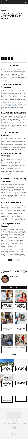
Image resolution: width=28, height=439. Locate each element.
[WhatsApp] (12, 58)
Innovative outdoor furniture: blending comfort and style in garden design (7, 399)
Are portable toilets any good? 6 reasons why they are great (21, 398)
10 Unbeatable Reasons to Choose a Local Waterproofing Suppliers (7, 349)
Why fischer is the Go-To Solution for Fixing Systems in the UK (20, 348)
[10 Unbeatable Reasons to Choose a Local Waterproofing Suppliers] (7, 340)
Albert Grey (14, 276)
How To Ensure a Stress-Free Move (21, 383)
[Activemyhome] (14, 2)
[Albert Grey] (5, 279)
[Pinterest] (9, 58)
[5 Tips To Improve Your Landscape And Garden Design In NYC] (21, 363)
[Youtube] (16, 421)
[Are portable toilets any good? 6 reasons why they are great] (21, 393)
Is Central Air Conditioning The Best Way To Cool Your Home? (7, 270)
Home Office (16, 260)
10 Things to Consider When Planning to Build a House (7, 369)
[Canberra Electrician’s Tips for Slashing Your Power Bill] (7, 378)
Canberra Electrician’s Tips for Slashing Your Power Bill (7, 384)
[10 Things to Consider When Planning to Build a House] (7, 363)
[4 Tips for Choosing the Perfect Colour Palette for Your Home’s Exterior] (21, 296)
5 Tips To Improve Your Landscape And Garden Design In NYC (21, 368)
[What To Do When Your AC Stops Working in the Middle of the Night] (21, 318)
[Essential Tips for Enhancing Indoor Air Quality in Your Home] (7, 296)
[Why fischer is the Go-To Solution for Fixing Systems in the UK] (21, 340)
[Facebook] (2, 58)
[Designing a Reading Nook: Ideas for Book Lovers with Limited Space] (7, 318)
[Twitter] (5, 58)
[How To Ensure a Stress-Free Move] (21, 378)
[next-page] (15, 355)
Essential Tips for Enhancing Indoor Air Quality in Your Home (7, 305)
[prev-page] (13, 355)
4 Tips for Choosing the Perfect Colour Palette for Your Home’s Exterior (20, 306)
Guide (4, 8)
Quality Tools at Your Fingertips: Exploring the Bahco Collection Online (21, 270)
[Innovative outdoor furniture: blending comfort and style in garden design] (7, 393)
